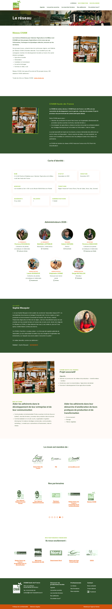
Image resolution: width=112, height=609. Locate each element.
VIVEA (92, 560)
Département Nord (56, 560)
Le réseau (73, 3)
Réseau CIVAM (91, 502)
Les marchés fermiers (68, 7)
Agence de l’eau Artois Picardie (74, 561)
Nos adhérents (81, 7)
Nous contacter (91, 586)
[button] (49, 517)
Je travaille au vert (74, 467)
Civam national (91, 588)
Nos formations (83, 3)
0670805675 (34, 345)
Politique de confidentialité (20, 606)
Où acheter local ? (93, 7)
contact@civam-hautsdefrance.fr (33, 592)
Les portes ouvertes (53, 7)
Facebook (93, 591)
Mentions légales (35, 606)
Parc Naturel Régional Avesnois (38, 501)
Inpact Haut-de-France (38, 467)
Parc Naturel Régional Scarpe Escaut (20, 502)
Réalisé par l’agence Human (91, 606)
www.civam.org (39, 78)
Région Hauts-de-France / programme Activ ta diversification (73, 504)
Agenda (42, 7)
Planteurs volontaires (56, 501)
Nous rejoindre (94, 3)
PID (56, 467)
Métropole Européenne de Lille (38, 561)
